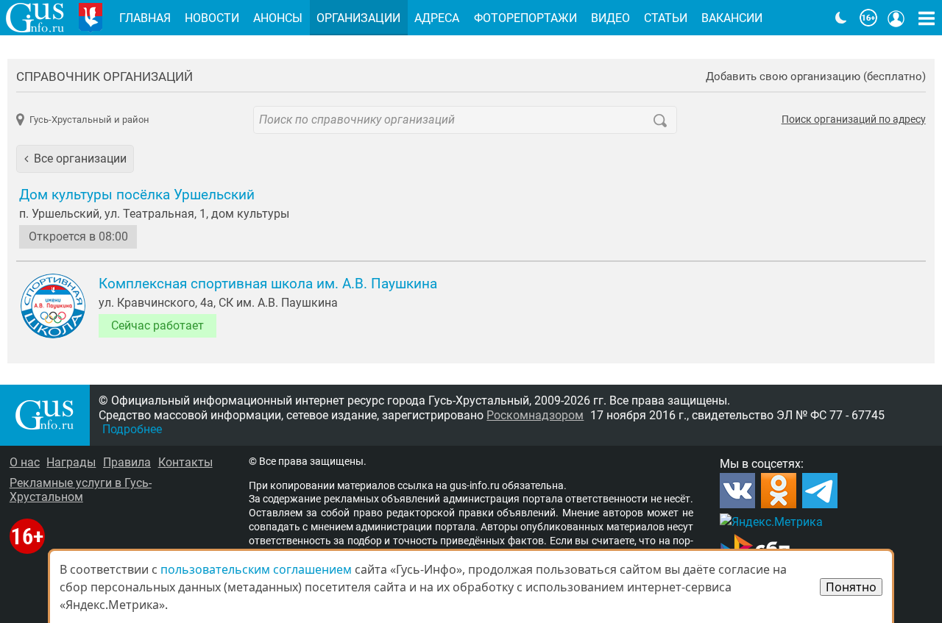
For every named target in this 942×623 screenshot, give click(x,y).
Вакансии (731, 18)
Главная (145, 18)
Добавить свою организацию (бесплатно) (816, 77)
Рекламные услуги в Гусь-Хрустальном (81, 490)
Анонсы (277, 18)
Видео (610, 18)
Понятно (851, 587)
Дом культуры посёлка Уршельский (137, 195)
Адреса (436, 18)
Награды (71, 462)
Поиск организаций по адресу (854, 120)
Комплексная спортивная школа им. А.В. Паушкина (268, 284)
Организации (358, 18)
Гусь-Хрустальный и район (89, 119)
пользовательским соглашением (256, 569)
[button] (75, 159)
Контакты (185, 462)
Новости (212, 18)
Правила (127, 462)
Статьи (665, 18)
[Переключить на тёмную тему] (841, 17)
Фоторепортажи (525, 18)
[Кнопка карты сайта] (926, 17)
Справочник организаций (104, 76)
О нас (25, 462)
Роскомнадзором (535, 415)
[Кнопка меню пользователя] (896, 17)
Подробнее (132, 429)
